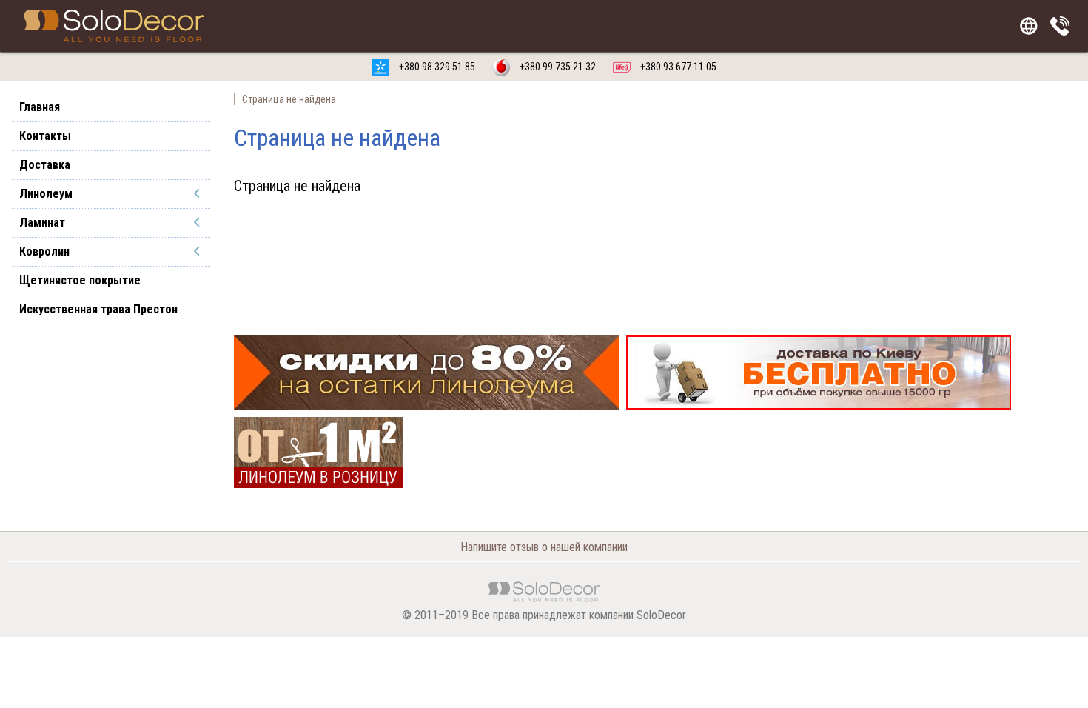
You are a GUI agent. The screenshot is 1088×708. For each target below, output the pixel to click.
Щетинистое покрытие (80, 280)
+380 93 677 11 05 (677, 67)
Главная (39, 107)
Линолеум (46, 194)
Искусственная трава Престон (98, 309)
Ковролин (44, 251)
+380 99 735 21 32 (556, 67)
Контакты (45, 136)
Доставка (44, 165)
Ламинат (42, 223)
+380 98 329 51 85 (436, 67)
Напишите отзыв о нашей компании (544, 547)
